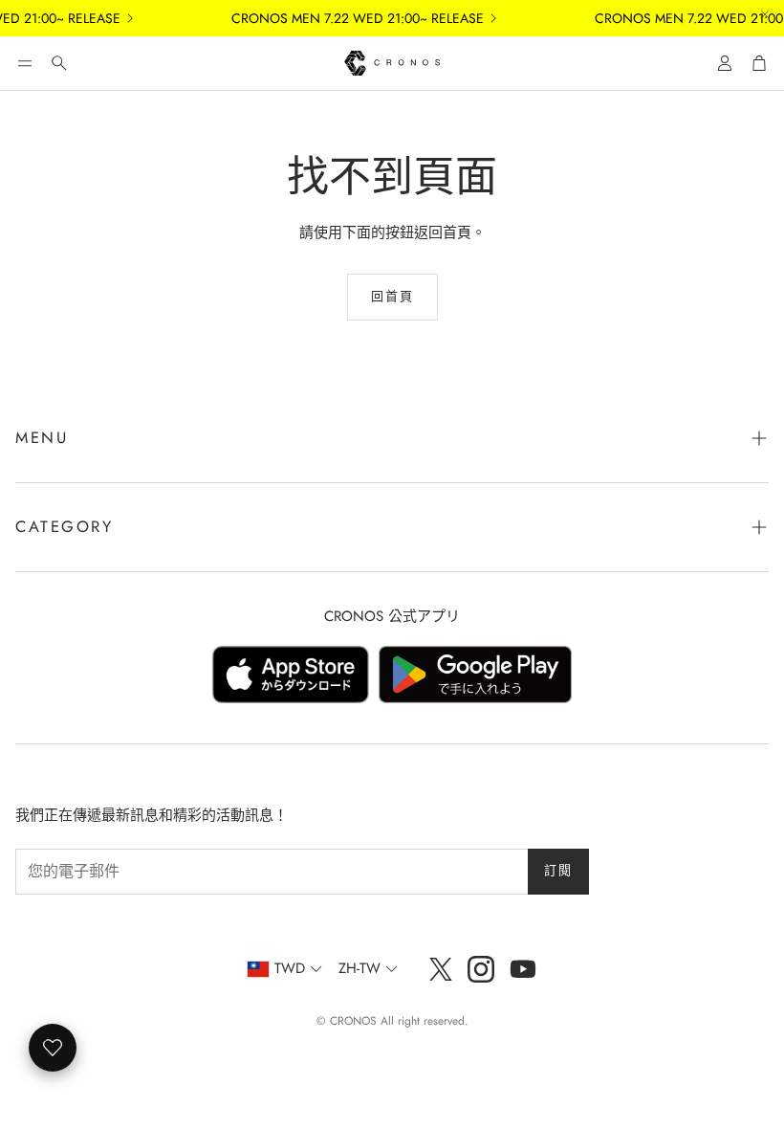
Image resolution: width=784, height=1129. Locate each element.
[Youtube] (523, 969)
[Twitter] (440, 969)
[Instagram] (481, 969)
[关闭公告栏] (765, 14)
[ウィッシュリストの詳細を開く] (52, 1048)
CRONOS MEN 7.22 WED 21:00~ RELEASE (347, 18)
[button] (24, 63)
